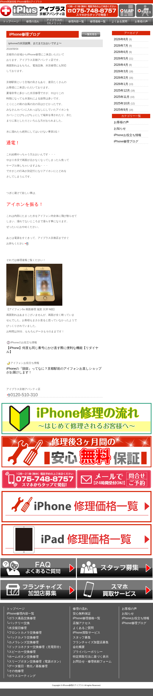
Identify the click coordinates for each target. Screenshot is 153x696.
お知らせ (120, 128)
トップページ (11, 21)
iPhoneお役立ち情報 (127, 135)
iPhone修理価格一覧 (86, 618)
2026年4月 (121, 64)
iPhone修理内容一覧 (20, 613)
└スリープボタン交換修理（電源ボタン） (35, 661)
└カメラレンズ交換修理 (23, 642)
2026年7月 (121, 45)
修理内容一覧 (76, 21)
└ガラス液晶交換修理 (21, 618)
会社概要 (79, 646)
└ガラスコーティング (21, 675)
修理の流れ (32, 21)
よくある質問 (119, 21)
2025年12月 (122, 90)
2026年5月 (121, 58)
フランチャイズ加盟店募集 (91, 642)
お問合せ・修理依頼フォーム (92, 661)
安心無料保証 (82, 613)
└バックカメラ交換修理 (23, 637)
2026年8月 (121, 39)
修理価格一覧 (98, 21)
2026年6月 (121, 51)
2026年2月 (121, 77)
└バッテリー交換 (18, 623)
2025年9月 (121, 109)
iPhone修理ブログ (126, 141)
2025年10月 (122, 103)
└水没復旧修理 (17, 627)
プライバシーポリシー (88, 651)
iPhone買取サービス (86, 632)
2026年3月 (121, 71)
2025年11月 (121, 96)
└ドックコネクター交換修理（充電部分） (35, 646)
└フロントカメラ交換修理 (24, 632)
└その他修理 (15, 671)
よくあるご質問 (83, 627)
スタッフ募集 (82, 637)
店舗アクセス (82, 623)
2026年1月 (121, 84)
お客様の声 (141, 21)
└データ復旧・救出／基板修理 (27, 666)
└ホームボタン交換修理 (23, 656)
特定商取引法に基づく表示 (91, 656)
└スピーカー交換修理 (21, 651)
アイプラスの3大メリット (54, 21)
